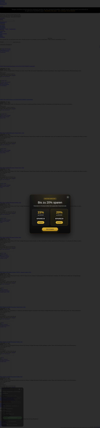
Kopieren (40, 222)
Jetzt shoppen (50, 229)
